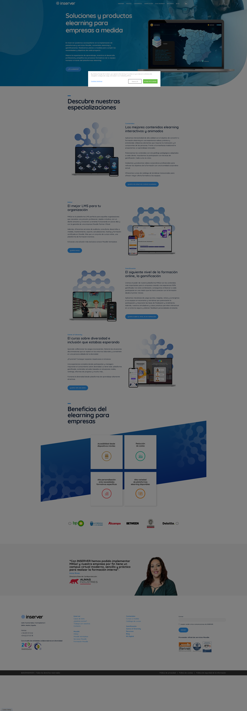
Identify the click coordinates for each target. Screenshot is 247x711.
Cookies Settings (96, 81)
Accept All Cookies (150, 81)
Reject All (135, 81)
